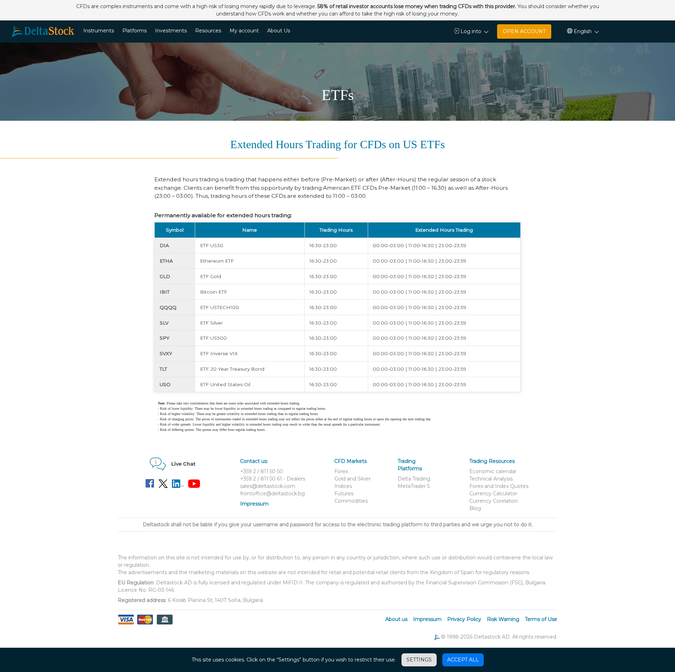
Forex (341, 471)
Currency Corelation (493, 501)
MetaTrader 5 (414, 486)
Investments (171, 30)
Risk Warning (503, 619)
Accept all (463, 660)
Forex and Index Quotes (498, 486)
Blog (475, 508)
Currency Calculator (493, 493)
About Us (278, 30)
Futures (343, 493)
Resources (208, 30)
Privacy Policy (464, 619)
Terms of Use (541, 619)
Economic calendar (492, 471)
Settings (419, 660)
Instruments (98, 30)
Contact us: (254, 461)
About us (396, 619)
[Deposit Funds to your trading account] (145, 624)
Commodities (351, 501)
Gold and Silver (352, 479)
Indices (343, 486)
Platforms (134, 30)
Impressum (254, 504)
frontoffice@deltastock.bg (272, 493)
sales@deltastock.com (267, 486)
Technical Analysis (491, 479)
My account (244, 30)
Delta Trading (414, 479)
